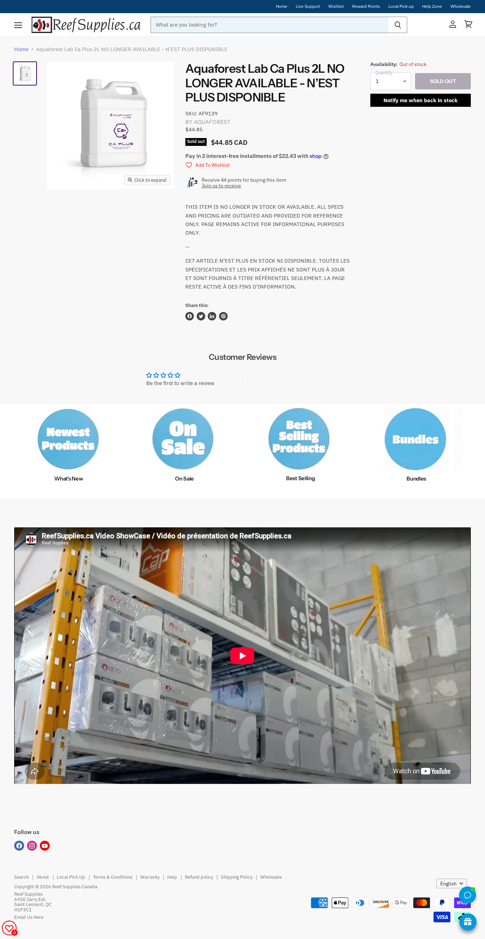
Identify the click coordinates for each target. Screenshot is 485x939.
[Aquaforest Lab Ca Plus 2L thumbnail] (24, 73)
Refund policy (199, 877)
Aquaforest (212, 122)
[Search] (397, 25)
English (448, 883)
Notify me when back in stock (420, 100)
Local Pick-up (401, 6)
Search (21, 877)
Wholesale (461, 6)
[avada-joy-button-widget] (467, 921)
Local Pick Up (71, 877)
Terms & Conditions (112, 877)
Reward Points (366, 6)
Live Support (308, 6)
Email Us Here (28, 917)
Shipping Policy (236, 877)
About (43, 877)
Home (281, 6)
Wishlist (336, 6)
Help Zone (432, 6)
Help (172, 877)
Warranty (149, 877)
